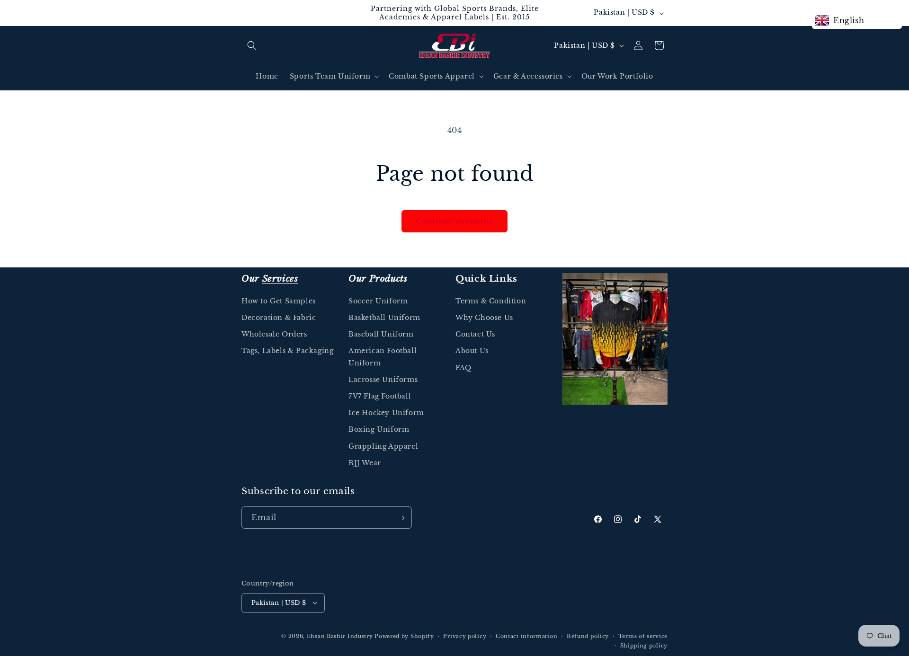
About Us (472, 351)
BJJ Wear (364, 463)
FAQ (463, 367)
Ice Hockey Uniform (386, 413)
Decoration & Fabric (278, 318)
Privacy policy (464, 635)
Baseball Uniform (381, 334)
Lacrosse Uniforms (383, 379)
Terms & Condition (490, 301)
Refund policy (588, 635)
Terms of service (643, 635)
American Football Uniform (382, 357)
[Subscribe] (401, 518)
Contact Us (475, 334)
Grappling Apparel (383, 446)
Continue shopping (454, 220)
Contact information (526, 635)
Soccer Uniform (378, 301)
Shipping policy (644, 645)
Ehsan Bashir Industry (340, 635)
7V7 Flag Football (379, 396)
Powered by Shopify (404, 635)
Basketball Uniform (384, 318)
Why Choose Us (484, 318)
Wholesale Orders (274, 334)
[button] (251, 45)
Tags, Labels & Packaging (287, 351)
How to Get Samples (278, 301)
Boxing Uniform (378, 430)
